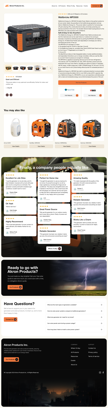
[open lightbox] (28, 37)
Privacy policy (93, 352)
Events (86, 6)
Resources (79, 6)
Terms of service (93, 356)
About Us (54, 6)
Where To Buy (71, 6)
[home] (14, 6)
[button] (62, 6)
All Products (75, 352)
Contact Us (92, 348)
